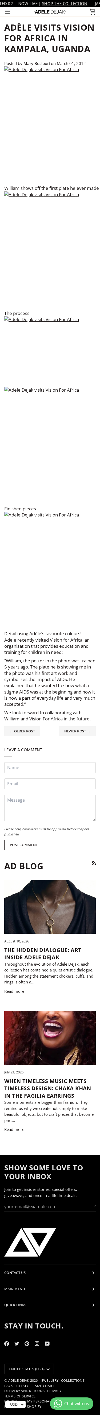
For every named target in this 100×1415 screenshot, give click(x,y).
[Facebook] (6, 1343)
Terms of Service (19, 1396)
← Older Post (22, 731)
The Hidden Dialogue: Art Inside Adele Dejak (43, 953)
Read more (14, 991)
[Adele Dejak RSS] (94, 863)
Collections (73, 1380)
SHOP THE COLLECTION (64, 3)
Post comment (24, 844)
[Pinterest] (27, 1343)
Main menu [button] (14, 1288)
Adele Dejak (18, 1380)
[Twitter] (16, 1343)
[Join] (91, 1205)
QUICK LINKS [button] (15, 1304)
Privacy (54, 1390)
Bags (8, 1385)
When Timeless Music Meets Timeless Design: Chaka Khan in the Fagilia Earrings (47, 1088)
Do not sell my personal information (40, 1401)
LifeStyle (24, 1385)
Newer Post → (77, 731)
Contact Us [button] (15, 1272)
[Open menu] (12, 11)
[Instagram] (37, 1343)
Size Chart (44, 1385)
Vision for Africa (66, 640)
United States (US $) (27, 1369)
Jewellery (49, 1380)
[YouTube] (47, 1343)
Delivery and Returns (24, 1390)
